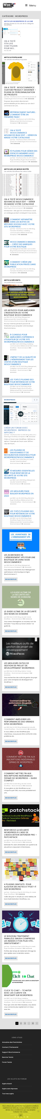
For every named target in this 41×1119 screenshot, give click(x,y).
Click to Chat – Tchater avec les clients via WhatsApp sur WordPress (18, 993)
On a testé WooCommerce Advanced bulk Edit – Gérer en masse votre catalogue (20, 134)
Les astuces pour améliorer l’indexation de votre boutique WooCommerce (19, 312)
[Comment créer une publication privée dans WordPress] (6, 262)
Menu (32, 5)
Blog (33, 119)
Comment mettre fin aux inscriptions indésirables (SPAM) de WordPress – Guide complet (20, 777)
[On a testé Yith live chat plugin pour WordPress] (11, 32)
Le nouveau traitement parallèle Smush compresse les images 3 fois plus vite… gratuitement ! (19, 940)
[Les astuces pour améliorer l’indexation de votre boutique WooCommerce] (20, 296)
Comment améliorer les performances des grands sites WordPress (19, 721)
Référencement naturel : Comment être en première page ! (20, 114)
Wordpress (13, 123)
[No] (38, 1111)
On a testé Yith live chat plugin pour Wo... (11, 45)
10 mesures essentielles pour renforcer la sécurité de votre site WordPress (19, 474)
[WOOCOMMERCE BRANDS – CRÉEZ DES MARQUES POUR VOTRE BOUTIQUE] (6, 242)
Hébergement (26, 317)
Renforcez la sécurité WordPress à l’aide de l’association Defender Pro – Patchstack (20, 834)
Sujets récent (7, 1084)
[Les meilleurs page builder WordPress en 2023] (6, 491)
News (31, 435)
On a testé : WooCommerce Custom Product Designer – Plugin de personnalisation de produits (20, 91)
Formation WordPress (16, 231)
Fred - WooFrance (11, 97)
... (28, 1023)
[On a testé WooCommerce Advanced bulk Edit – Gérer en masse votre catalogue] (6, 131)
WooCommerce (27, 121)
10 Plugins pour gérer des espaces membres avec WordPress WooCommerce (20, 153)
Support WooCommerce (11, 1052)
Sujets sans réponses (10, 1089)
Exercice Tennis (7, 1057)
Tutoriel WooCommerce (17, 252)
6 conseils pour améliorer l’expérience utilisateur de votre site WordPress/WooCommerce (19, 338)
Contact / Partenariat (10, 1047)
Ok (20, 1115)
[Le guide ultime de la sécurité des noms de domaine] (20, 597)
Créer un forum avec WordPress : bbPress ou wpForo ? (17, 430)
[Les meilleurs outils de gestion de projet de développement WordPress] (20, 649)
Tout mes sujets (8, 1094)
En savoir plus (10, 579)
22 (25, 99)
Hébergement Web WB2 (19, 249)
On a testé (18, 141)
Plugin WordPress (15, 160)
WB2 (7, 317)
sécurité (12, 461)
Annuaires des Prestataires (12, 1042)
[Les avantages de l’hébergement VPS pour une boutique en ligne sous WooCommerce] (20, 540)
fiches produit (30, 97)
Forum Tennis (7, 1062)
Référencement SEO (16, 121)
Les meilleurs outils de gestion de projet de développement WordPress (19, 665)
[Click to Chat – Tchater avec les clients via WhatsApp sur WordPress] (20, 976)
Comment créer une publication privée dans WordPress (20, 264)
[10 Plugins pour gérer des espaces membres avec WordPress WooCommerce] (6, 151)
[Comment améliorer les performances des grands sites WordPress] (20, 705)
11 (28, 162)
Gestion (34, 158)
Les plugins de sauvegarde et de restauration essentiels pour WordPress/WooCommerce (20, 454)
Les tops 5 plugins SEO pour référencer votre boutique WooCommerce (19, 382)
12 (10, 143)
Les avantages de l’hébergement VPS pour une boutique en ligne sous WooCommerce (19, 559)
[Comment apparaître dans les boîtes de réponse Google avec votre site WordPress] (6, 220)
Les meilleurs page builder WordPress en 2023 (19, 493)
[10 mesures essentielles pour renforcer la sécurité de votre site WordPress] (6, 471)
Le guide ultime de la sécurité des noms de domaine (20, 612)
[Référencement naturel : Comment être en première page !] (6, 112)
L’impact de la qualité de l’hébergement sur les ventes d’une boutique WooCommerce (20, 361)
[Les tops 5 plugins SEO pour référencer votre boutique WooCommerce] (6, 380)
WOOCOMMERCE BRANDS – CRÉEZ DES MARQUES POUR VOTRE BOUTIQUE (19, 244)
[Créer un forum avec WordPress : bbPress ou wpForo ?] (20, 413)
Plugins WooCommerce (16, 99)
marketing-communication (18, 368)
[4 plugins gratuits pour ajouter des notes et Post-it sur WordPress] (20, 870)
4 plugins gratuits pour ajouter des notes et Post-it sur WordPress (20, 886)
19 (18, 123)
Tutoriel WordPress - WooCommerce (21, 502)
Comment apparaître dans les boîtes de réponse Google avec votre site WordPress (19, 223)
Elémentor (31, 498)
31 (33, 1023)
